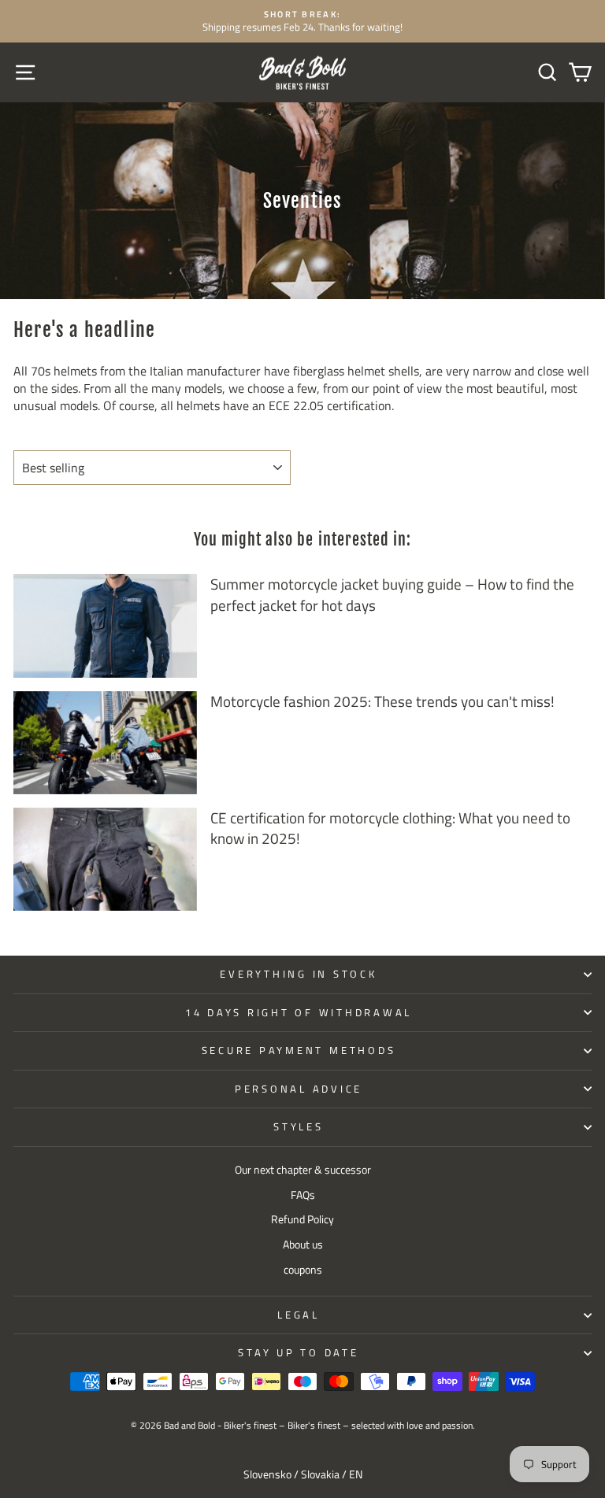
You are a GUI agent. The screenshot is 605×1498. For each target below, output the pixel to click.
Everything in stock (298, 974)
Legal (298, 1315)
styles (298, 1126)
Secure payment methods (299, 1050)
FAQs (303, 1195)
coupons (303, 1269)
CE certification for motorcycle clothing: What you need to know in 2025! (390, 828)
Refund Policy (302, 1219)
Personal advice (298, 1089)
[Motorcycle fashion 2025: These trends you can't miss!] (105, 742)
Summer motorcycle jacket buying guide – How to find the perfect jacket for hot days (392, 594)
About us (303, 1244)
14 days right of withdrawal (298, 1012)
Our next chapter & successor (303, 1169)
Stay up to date (298, 1352)
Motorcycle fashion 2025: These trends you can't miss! (382, 701)
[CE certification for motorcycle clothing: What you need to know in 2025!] (105, 859)
